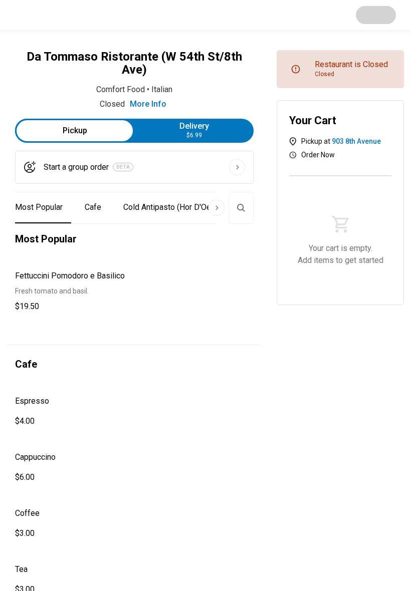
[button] (134, 291)
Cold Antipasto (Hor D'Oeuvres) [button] (178, 207)
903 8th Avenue (356, 141)
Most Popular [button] (39, 207)
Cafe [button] (93, 207)
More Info (148, 104)
